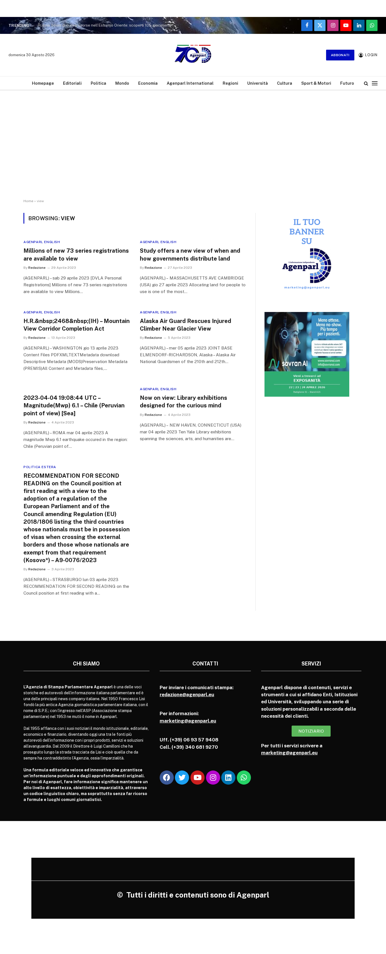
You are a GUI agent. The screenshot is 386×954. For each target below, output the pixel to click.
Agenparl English (41, 242)
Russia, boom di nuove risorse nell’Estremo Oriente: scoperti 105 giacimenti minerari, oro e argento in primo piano (108, 25)
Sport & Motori (316, 83)
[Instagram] (213, 777)
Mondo (122, 83)
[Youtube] (197, 777)
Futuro (347, 83)
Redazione (36, 268)
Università (257, 83)
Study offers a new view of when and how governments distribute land (190, 254)
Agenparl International (190, 83)
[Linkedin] (228, 777)
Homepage (43, 83)
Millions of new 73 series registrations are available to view (76, 254)
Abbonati (340, 55)
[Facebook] (167, 777)
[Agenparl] (193, 55)
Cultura (284, 83)
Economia (148, 83)
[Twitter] (182, 777)
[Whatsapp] (244, 777)
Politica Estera (39, 467)
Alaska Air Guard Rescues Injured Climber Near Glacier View (185, 325)
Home (28, 201)
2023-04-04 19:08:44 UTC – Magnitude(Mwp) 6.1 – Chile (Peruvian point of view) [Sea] (74, 405)
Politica (98, 83)
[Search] (366, 83)
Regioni (230, 83)
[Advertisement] (193, 149)
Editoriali (72, 83)
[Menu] (375, 83)
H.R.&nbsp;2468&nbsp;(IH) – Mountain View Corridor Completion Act (76, 325)
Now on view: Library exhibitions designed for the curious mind (183, 401)
